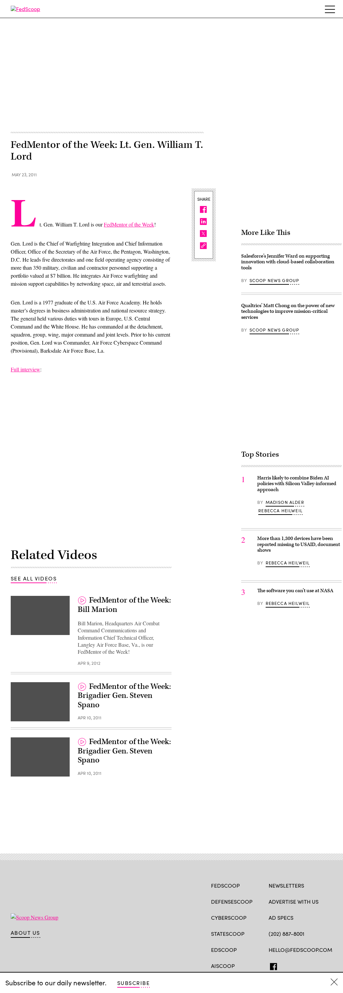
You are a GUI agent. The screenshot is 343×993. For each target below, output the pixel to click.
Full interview (25, 369)
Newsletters (286, 885)
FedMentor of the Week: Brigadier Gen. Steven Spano (124, 696)
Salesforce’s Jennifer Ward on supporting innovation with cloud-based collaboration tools (287, 262)
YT (321, 965)
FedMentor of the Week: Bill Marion (124, 605)
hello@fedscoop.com (300, 949)
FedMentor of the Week (129, 224)
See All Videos (34, 578)
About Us (25, 932)
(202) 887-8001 (286, 933)
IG (309, 965)
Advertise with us (294, 901)
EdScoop (224, 949)
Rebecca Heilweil (280, 511)
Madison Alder (285, 502)
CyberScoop (229, 917)
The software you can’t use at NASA (295, 591)
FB (272, 965)
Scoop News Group (274, 280)
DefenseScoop (232, 901)
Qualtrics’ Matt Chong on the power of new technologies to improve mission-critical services (288, 311)
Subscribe (133, 982)
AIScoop (223, 965)
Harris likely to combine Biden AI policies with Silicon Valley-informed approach (296, 484)
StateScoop (228, 933)
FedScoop (225, 885)
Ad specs (281, 917)
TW (285, 965)
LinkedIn (298, 965)
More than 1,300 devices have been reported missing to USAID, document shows (298, 544)
